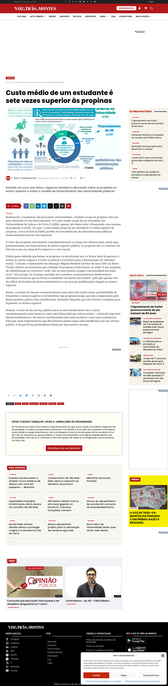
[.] (140, 8)
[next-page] (13, 543)
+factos (10, 78)
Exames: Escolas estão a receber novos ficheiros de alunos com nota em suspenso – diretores (24, 482)
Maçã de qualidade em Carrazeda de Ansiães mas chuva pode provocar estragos (153, 327)
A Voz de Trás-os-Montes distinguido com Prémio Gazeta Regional (145, 518)
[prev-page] (8, 543)
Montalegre (136, 154)
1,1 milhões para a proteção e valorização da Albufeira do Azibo (152, 345)
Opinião (90, 474)
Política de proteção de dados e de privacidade (103, 681)
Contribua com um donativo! (64, 448)
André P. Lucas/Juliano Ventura (25, 178)
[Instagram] (69, 1)
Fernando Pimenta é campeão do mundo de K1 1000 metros (147, 136)
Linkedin (14, 647)
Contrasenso (71, 604)
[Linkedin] (72, 1)
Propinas (52, 404)
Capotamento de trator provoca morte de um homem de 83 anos (147, 123)
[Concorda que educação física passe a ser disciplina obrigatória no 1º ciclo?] (34, 581)
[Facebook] (65, 1)
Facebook (15, 639)
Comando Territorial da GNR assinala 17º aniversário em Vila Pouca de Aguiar (154, 376)
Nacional (13, 474)
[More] (68, 206)
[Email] (56, 206)
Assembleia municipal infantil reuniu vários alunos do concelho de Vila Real (25, 504)
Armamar (90, 521)
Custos (25, 404)
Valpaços (90, 498)
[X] (87, 1)
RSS (12, 651)
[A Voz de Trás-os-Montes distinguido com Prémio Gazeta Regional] (148, 497)
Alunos (18, 404)
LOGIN (151, 2)
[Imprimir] (62, 206)
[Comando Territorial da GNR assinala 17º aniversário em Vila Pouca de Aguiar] (135, 372)
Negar (124, 675)
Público (60, 404)
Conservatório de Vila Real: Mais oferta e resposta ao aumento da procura (64, 481)
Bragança (136, 143)
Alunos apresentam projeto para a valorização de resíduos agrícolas (63, 527)
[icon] (145, 8)
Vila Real (13, 498)
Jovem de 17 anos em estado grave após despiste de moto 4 (147, 160)
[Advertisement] (84, 49)
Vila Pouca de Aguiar (152, 370)
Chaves (51, 498)
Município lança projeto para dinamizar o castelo (146, 148)
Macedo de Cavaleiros (152, 338)
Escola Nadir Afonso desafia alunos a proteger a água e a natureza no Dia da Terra (25, 529)
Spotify (14, 654)
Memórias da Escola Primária (98, 479)
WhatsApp (15, 666)
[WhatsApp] (91, 1)
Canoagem (136, 132)
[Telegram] (83, 1)
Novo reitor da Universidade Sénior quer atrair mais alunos (101, 527)
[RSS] (76, 1)
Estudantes (34, 404)
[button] (162, 655)
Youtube (14, 670)
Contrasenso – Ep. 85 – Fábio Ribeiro (87, 600)
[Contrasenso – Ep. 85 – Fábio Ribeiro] (93, 581)
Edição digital (126, 8)
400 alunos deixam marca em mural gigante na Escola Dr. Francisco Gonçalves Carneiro (63, 505)
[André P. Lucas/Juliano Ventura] (8, 178)
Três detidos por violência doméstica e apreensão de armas (145, 174)
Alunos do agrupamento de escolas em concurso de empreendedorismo (101, 504)
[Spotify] (80, 1)
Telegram (15, 658)
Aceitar (96, 675)
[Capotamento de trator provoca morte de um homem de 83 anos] (148, 290)
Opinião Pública (13, 607)
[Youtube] (94, 1)
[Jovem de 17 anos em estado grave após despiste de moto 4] (135, 358)
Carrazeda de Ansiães (152, 318)
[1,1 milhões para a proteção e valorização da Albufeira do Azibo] (135, 341)
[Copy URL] (50, 206)
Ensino (51, 474)
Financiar (43, 404)
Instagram (15, 643)
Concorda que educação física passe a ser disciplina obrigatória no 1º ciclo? (33, 602)
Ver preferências (151, 675)
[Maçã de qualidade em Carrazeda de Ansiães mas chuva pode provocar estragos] (135, 321)
